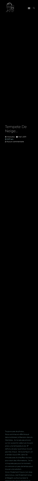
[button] (29, 8)
